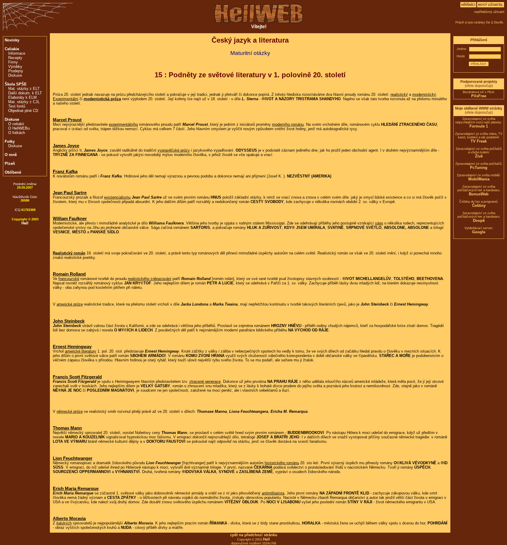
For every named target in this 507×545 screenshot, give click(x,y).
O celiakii (16, 124)
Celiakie (12, 49)
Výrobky (15, 66)
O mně (11, 154)
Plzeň (10, 163)
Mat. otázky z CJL (24, 102)
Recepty (15, 58)
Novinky (12, 40)
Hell (24, 223)
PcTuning (478, 167)
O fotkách (16, 132)
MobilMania (478, 179)
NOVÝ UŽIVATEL (490, 4)
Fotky (10, 141)
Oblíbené (13, 172)
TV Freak (479, 141)
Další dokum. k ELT (25, 93)
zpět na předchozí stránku (253, 535)
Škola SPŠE (16, 84)
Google (478, 232)
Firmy (13, 62)
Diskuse (15, 75)
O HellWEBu (19, 128)
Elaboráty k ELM (22, 97)
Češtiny (479, 205)
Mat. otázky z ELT (24, 88)
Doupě (479, 220)
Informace (16, 53)
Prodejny (15, 71)
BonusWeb (479, 194)
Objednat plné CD (23, 110)
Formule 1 (478, 126)
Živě (479, 156)
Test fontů (16, 106)
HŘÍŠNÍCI (468, 4)
